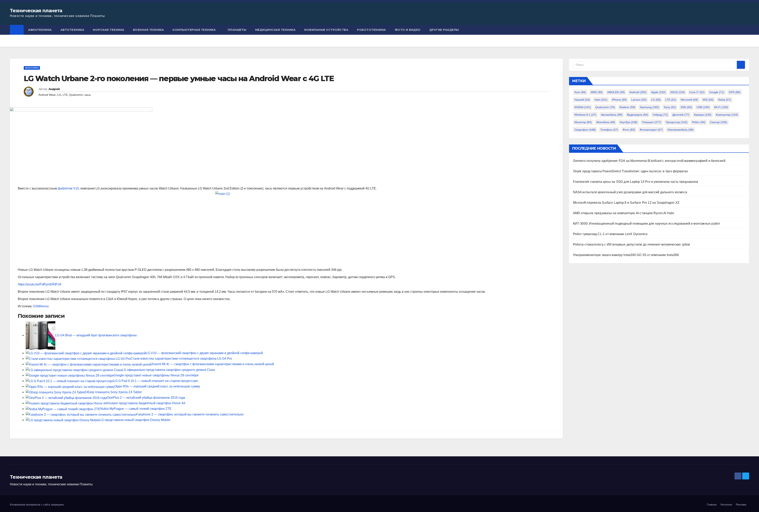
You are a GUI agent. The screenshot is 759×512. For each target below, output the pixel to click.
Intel (601, 99)
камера (702, 114)
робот (698, 122)
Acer (580, 92)
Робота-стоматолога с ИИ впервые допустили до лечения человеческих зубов (631, 244)
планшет (651, 122)
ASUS (677, 92)
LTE (65, 94)
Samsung (649, 107)
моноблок (605, 122)
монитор (583, 122)
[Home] (17, 30)
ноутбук (628, 122)
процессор (676, 122)
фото (629, 129)
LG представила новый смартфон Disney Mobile (135, 420)
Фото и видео (408, 30)
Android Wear (47, 94)
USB (703, 107)
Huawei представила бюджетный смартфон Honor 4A (146, 403)
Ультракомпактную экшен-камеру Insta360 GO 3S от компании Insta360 (626, 255)
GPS (734, 92)
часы (87, 94)
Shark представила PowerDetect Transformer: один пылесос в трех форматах (630, 171)
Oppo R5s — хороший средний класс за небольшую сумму (157, 386)
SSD (686, 107)
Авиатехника (40, 30)
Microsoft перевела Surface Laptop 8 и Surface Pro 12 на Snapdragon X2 (626, 202)
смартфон (585, 129)
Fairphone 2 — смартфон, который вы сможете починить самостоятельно (190, 414)
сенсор (718, 122)
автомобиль (611, 114)
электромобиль (680, 129)
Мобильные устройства (326, 30)
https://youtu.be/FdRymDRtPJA (39, 284)
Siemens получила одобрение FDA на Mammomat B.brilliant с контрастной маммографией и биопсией (649, 160)
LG (59, 94)
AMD (597, 92)
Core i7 (697, 92)
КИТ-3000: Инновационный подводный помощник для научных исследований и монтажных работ (646, 223)
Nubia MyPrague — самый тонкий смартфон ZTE (136, 408)
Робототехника (371, 30)
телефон (609, 129)
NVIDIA (582, 107)
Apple (658, 92)
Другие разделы (444, 30)
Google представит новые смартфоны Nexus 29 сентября (156, 375)
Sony (670, 107)
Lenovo (639, 99)
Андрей (54, 89)
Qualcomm (76, 94)
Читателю (726, 504)
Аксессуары (32, 68)
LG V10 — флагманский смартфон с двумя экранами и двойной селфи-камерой (204, 353)
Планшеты (237, 30)
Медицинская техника (275, 30)
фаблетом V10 (68, 188)
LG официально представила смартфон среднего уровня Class (168, 369)
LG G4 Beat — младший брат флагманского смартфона (96, 335)
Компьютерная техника (194, 30)
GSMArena (41, 306)
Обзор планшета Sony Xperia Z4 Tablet (113, 392)
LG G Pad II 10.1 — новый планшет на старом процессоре (155, 381)
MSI (708, 99)
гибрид (660, 114)
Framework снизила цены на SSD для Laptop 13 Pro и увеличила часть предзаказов (635, 181)
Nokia (724, 99)
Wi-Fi (721, 107)
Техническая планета (36, 10)
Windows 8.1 (585, 114)
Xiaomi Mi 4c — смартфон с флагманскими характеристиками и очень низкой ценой (212, 364)
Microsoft (689, 99)
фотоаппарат (651, 129)
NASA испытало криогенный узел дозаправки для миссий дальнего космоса (630, 192)
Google (716, 92)
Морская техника (108, 30)
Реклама (741, 504)
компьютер (727, 114)
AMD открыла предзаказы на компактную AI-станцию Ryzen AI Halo (623, 213)
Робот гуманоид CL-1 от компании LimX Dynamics (610, 234)
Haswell (582, 99)
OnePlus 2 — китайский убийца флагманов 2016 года (146, 397)
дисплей (680, 114)
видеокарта (637, 114)
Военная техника (148, 30)
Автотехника (72, 30)
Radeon (627, 107)
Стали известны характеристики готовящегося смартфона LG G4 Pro (181, 358)
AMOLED (616, 92)
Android (638, 92)
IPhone (619, 99)
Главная (712, 504)
